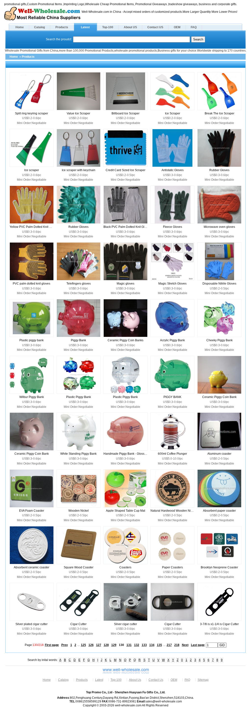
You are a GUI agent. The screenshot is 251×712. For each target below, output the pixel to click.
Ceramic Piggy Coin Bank (219, 397)
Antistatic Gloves (173, 170)
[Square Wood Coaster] (79, 545)
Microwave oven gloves (219, 227)
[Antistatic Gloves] (173, 148)
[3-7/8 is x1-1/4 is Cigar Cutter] (219, 602)
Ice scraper (31, 170)
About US (130, 27)
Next (185, 645)
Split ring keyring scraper (31, 113)
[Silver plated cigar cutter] (32, 602)
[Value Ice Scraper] (79, 91)
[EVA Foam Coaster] (32, 488)
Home (19, 27)
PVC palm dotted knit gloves (31, 283)
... (78, 645)
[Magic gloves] (125, 261)
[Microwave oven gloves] (219, 205)
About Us (135, 679)
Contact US (155, 27)
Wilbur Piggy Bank (31, 397)
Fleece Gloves (172, 227)
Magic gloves (125, 283)
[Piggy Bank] (79, 318)
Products (61, 27)
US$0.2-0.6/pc (31, 118)
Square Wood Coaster (78, 567)
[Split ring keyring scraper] (32, 91)
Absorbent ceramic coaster (31, 567)
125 (83, 645)
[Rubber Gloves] (219, 148)
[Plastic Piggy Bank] (79, 375)
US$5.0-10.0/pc (172, 458)
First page (52, 645)
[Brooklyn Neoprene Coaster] (219, 545)
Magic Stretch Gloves (172, 283)
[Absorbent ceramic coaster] (32, 545)
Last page (198, 645)
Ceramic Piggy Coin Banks (125, 340)
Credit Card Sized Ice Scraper (125, 170)
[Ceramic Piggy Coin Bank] (219, 375)
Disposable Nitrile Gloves (219, 283)
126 (91, 645)
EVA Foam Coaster (31, 510)
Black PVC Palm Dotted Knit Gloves (125, 227)
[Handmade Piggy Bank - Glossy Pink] (125, 431)
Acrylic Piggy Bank (172, 340)
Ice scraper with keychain (78, 170)
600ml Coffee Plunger (172, 453)
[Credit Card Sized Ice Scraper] (125, 148)
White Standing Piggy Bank (78, 453)
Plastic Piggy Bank (78, 397)
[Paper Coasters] (173, 545)
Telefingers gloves (78, 283)
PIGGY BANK (172, 397)
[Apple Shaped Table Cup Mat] (125, 488)
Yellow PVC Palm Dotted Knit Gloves (32, 227)
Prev (64, 645)
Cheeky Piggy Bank (219, 340)
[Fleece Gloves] (173, 205)
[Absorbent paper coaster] (219, 488)
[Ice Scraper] (173, 91)
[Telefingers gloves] (79, 261)
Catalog (39, 27)
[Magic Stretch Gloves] (173, 261)
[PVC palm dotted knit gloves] (32, 261)
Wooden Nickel (78, 510)
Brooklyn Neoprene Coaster (219, 567)
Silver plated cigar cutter (31, 624)
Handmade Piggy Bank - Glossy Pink (125, 453)
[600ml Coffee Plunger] (173, 431)
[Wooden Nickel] (79, 488)
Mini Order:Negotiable (31, 123)
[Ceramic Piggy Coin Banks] (125, 318)
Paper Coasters (172, 567)
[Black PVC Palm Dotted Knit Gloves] (125, 205)
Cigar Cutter (78, 624)
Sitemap (203, 679)
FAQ (194, 27)
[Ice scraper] (32, 148)
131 (129, 645)
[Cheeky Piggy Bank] (219, 318)
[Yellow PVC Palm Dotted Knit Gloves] (32, 205)
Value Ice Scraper (78, 113)
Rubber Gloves (219, 170)
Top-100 (107, 27)
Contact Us (156, 679)
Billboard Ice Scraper (125, 113)
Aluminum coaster (219, 453)
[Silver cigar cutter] (125, 602)
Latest (85, 27)
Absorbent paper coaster (219, 510)
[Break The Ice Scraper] (219, 91)
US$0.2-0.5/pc (125, 175)
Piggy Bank (78, 340)
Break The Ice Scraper (219, 113)
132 (136, 645)
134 (151, 645)
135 (159, 645)
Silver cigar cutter (125, 624)
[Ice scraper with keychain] (79, 148)
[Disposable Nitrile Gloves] (219, 261)
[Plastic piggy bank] (32, 318)
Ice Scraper (172, 113)
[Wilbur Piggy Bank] (32, 375)
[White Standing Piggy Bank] (79, 431)
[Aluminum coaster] (219, 431)
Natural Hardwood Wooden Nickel (173, 510)
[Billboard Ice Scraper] (125, 91)
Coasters (125, 567)
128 (106, 645)
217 (169, 645)
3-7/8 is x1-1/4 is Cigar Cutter (219, 624)
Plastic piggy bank (31, 340)
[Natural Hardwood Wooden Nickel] (173, 488)
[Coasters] (125, 545)
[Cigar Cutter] (79, 602)
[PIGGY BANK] (173, 375)
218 (176, 645)
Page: (34, 645)
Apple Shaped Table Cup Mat (125, 510)
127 (98, 645)
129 (113, 645)
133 (144, 645)
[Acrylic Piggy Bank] (173, 318)
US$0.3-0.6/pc (172, 175)
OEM (177, 27)
